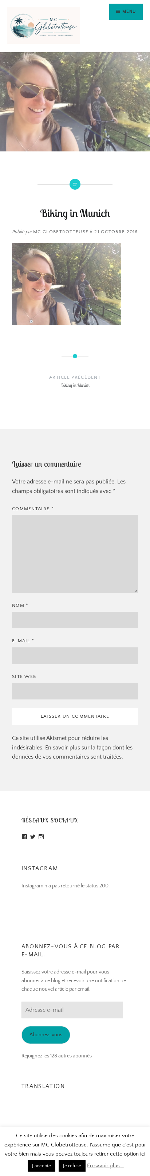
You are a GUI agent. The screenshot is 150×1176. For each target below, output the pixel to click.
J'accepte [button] (41, 1165)
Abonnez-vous (45, 1035)
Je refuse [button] (72, 1165)
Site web (24, 676)
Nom (20, 605)
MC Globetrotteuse (60, 231)
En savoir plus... (105, 1165)
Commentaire (33, 508)
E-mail (23, 640)
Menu (129, 11)
